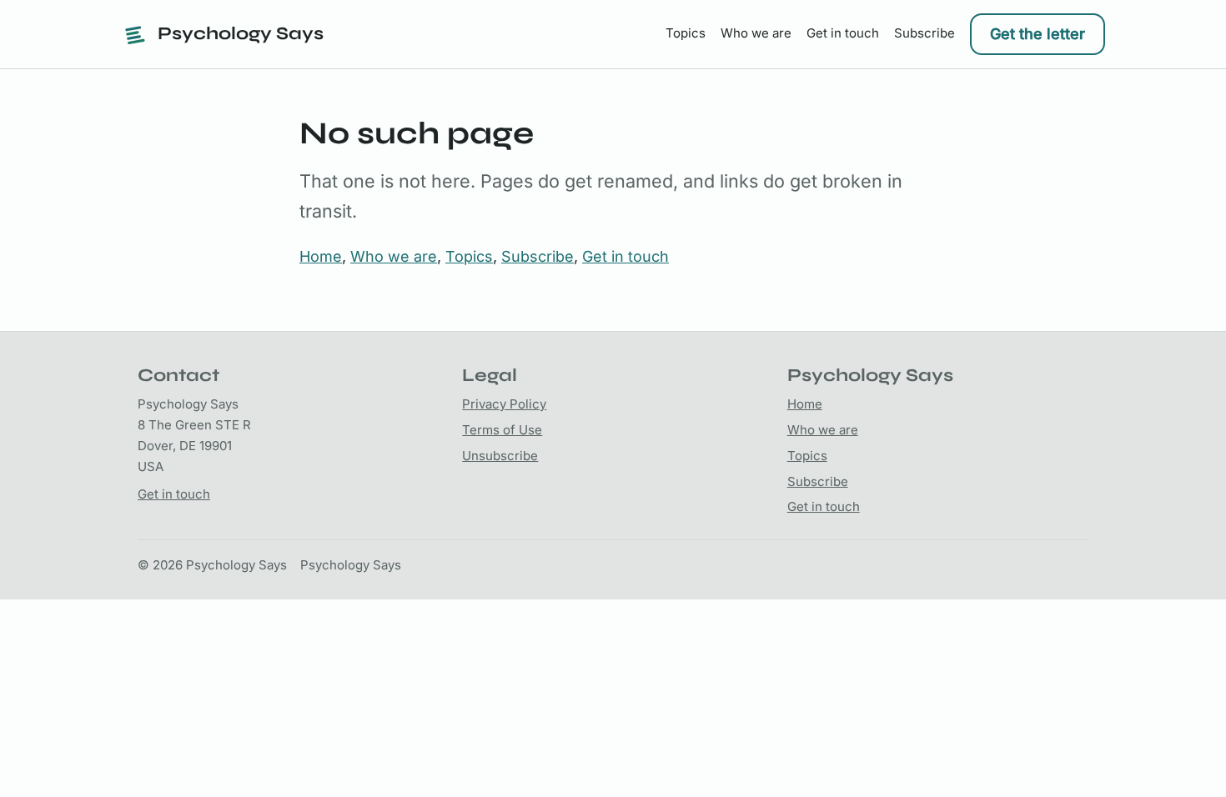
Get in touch (842, 33)
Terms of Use (502, 430)
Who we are (756, 33)
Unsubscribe (500, 456)
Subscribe (924, 33)
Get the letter (1037, 34)
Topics (686, 33)
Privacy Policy (504, 404)
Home (320, 256)
